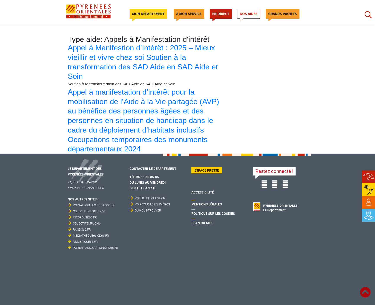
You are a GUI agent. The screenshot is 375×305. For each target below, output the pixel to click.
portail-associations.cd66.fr (95, 247)
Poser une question (150, 198)
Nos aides (249, 13)
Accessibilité (202, 192)
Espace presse (206, 170)
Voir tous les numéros (152, 204)
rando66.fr (82, 229)
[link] (368, 202)
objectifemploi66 (87, 223)
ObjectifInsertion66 (89, 211)
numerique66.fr (85, 241)
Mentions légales (206, 204)
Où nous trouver (148, 210)
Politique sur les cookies (213, 214)
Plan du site (201, 223)
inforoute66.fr (85, 217)
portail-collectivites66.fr (93, 205)
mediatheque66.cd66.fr (91, 235)
